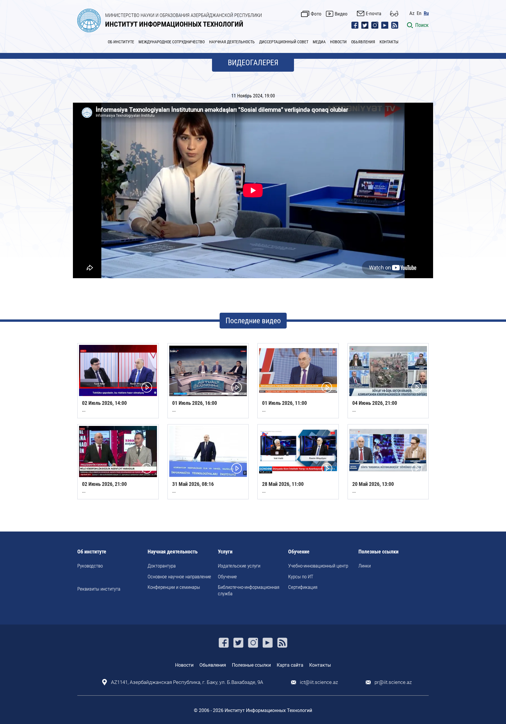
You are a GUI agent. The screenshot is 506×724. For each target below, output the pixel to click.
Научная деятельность (173, 552)
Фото (316, 14)
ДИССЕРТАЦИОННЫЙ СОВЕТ (283, 41)
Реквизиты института (98, 589)
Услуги (225, 552)
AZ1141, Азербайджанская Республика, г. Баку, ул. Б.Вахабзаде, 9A (187, 682)
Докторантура (162, 566)
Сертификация (302, 587)
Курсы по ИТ (300, 576)
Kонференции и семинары (174, 587)
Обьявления (212, 665)
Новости (184, 665)
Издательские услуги (239, 566)
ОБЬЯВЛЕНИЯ (363, 41)
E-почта (373, 13)
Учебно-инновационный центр (318, 566)
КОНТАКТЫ (389, 41)
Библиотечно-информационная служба (248, 590)
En (419, 13)
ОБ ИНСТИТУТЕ (121, 41)
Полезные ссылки (378, 552)
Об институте (91, 552)
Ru (426, 13)
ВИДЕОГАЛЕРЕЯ (253, 62)
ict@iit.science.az (319, 682)
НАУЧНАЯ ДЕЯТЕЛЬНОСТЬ (232, 41)
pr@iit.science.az (393, 682)
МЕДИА (319, 41)
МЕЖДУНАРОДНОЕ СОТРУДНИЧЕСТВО (172, 41)
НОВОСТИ (338, 41)
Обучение (227, 576)
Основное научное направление (179, 576)
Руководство (90, 566)
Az (411, 13)
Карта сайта (290, 665)
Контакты (320, 665)
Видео (341, 14)
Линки (364, 566)
